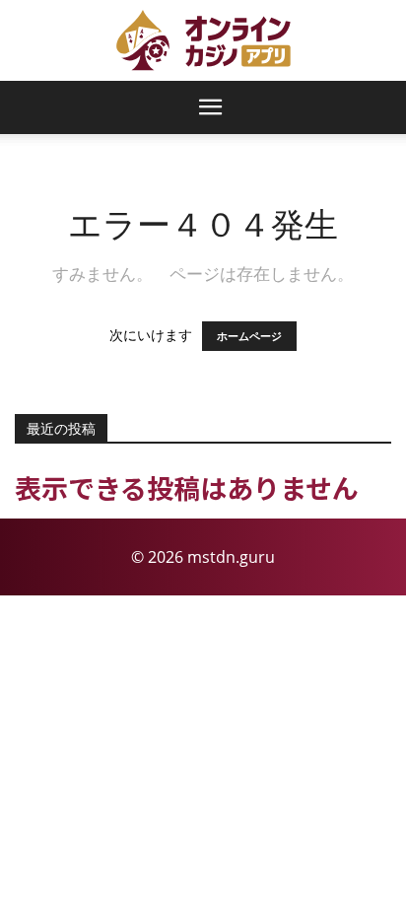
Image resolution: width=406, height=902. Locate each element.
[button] (210, 107)
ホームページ (249, 336)
